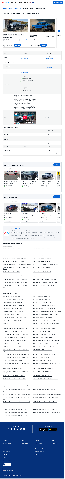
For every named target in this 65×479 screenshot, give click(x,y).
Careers (4, 460)
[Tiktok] (24, 432)
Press (4, 451)
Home (4, 8)
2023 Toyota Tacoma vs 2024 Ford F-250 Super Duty (15, 334)
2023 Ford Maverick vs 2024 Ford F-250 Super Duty (15, 340)
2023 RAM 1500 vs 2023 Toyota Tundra (42, 337)
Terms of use (38, 446)
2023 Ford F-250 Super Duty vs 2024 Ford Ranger (15, 282)
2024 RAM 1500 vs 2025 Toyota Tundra (12, 255)
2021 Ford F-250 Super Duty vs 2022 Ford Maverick (15, 412)
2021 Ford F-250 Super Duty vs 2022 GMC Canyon (15, 415)
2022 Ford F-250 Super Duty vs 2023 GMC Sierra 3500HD (17, 354)
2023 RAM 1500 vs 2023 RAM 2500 (11, 343)
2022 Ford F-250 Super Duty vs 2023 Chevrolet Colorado (17, 357)
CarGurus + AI (16, 228)
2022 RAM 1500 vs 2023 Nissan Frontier (42, 375)
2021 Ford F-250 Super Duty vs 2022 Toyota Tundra (15, 409)
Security (37, 457)
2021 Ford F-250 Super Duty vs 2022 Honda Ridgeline (16, 382)
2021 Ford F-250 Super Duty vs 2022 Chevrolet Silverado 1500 (16, 405)
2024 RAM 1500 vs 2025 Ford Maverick (42, 252)
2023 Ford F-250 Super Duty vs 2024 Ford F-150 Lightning (17, 264)
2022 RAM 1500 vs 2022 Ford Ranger (42, 371)
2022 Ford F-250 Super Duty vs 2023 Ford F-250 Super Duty (46, 364)
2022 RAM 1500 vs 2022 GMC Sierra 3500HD (14, 375)
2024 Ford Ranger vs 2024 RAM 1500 (42, 271)
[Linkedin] (21, 432)
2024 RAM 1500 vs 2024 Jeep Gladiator (42, 267)
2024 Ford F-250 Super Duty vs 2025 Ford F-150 (14, 299)
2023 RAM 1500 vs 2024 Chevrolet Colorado (13, 331)
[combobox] (9, 473)
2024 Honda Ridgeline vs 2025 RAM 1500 (13, 311)
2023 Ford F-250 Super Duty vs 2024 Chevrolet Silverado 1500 (47, 275)
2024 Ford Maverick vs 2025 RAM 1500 (12, 314)
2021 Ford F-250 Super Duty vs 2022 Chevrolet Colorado (16, 401)
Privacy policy (38, 449)
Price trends (5, 457)
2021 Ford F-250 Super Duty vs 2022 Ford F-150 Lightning (47, 394)
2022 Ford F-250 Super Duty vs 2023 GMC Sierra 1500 (16, 363)
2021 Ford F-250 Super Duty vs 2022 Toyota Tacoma (45, 382)
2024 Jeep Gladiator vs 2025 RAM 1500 (12, 302)
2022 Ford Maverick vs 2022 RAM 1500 (42, 360)
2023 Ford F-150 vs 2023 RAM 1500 (41, 331)
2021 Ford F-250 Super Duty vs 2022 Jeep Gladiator (45, 397)
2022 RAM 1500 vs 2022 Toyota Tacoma (42, 349)
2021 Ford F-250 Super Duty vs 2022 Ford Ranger (45, 401)
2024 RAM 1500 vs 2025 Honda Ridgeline (13, 248)
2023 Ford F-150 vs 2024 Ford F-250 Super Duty (14, 317)
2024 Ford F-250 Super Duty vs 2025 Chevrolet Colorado (47, 311)
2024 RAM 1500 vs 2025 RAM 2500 (41, 261)
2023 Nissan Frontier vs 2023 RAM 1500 (42, 317)
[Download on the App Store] (43, 432)
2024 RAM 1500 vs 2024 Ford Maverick (42, 258)
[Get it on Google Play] (53, 432)
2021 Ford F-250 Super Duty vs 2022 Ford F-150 (44, 389)
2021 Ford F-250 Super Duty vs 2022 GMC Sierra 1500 (46, 385)
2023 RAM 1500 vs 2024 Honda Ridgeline (13, 323)
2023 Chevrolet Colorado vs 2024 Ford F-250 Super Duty (47, 320)
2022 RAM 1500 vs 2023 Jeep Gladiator (12, 360)
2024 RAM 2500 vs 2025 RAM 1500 (41, 296)
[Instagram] (18, 432)
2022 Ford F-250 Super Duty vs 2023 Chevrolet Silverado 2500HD (17, 372)
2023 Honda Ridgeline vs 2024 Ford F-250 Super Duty (46, 343)
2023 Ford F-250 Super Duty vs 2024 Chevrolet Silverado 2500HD (17, 268)
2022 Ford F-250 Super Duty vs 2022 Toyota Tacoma (45, 378)
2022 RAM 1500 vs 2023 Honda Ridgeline (43, 368)
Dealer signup (24, 446)
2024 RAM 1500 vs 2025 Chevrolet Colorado (13, 261)
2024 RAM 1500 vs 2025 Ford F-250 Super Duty (14, 275)
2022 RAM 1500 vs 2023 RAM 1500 (41, 357)
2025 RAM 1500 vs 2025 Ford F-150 (11, 296)
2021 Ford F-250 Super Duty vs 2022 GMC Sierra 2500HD (16, 394)
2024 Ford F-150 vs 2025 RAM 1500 (41, 299)
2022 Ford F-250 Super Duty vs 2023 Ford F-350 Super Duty (16, 350)
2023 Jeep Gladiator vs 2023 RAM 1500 (12, 320)
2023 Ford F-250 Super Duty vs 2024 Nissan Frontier (46, 255)
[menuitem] (12, 2)
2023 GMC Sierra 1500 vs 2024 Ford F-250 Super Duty (46, 340)
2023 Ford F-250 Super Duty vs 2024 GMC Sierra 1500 (46, 264)
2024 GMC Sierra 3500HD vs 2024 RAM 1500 (44, 285)
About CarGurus (7, 446)
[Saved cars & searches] (50, 2)
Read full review (24, 72)
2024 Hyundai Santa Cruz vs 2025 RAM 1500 (44, 308)
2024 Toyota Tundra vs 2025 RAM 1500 (42, 302)
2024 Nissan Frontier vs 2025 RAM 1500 (12, 308)
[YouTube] (14, 432)
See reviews (49, 67)
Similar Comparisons (8, 246)
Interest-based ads (40, 454)
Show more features (54, 153)
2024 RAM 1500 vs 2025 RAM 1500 (41, 248)
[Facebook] (8, 432)
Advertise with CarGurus (9, 463)
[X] (11, 432)
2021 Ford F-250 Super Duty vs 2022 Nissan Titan (45, 409)
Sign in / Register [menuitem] (58, 2)
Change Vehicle (8, 45)
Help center (54, 446)
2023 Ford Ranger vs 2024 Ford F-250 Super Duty (15, 328)
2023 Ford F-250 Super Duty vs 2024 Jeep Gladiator (15, 258)
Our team (5, 449)
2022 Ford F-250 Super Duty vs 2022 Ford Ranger (45, 346)
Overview (25, 39)
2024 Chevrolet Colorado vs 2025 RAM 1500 (13, 305)
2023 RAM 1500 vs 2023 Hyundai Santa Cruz (44, 334)
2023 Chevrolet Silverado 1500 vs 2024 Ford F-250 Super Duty (47, 324)
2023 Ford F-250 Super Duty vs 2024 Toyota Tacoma (15, 252)
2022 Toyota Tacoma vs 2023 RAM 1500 (12, 368)
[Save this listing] (18, 178)
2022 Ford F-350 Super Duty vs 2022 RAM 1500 (14, 378)
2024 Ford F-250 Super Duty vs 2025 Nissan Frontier (45, 314)
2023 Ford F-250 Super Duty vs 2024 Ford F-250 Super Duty (16, 286)
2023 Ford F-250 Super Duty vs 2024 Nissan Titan (15, 279)
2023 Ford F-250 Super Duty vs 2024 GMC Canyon (45, 282)
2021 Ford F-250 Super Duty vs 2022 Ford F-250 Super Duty (16, 385)
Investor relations (7, 454)
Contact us (54, 449)
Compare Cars (17, 8)
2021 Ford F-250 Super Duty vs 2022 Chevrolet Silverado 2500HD (16, 390)
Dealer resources (25, 449)
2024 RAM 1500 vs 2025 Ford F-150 (11, 271)
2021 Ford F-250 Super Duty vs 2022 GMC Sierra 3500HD (47, 412)
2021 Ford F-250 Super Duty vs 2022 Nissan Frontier (45, 404)
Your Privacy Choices (40, 451)
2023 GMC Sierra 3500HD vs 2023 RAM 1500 (14, 337)
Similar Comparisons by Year (10, 293)
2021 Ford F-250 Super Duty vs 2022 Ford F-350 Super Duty (16, 398)
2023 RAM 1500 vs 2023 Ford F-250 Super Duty (14, 346)
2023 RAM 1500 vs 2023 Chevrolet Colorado (44, 328)
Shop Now (17, 45)
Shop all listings (24, 58)
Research (10, 8)
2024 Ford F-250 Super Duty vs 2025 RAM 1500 (44, 305)
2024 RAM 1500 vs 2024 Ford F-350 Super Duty (44, 279)
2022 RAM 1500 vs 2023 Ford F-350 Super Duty (44, 354)
